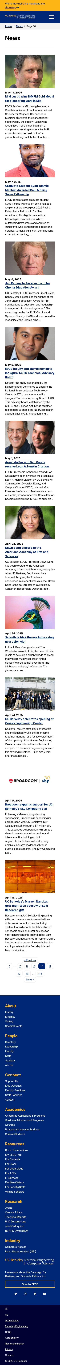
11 (50, 966)
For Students (12, 1159)
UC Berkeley (12, 1320)
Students (10, 1060)
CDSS (8, 1332)
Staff (8, 1055)
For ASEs (10, 1173)
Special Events (13, 1026)
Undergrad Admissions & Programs (25, 1115)
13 (27, 973)
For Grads (10, 1164)
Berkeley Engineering (16, 1326)
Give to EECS (30, 1284)
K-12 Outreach (13, 1085)
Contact (9, 1099)
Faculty (9, 1051)
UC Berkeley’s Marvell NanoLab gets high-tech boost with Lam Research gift (26, 906)
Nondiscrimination (14, 1343)
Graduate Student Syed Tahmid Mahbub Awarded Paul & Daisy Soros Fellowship (27, 190)
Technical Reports (15, 1217)
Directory (10, 1042)
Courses (10, 1124)
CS (6, 1314)
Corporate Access (15, 1246)
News (19, 26)
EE (6, 1309)
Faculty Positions (15, 1090)
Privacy (9, 1349)
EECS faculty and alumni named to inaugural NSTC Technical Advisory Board (29, 373)
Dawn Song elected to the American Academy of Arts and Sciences (26, 552)
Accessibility (12, 1337)
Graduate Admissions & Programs (24, 1120)
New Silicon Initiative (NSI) (20, 1251)
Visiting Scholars (14, 1191)
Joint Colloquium (14, 1226)
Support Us (11, 1081)
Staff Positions (13, 1095)
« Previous (31, 960)
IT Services (11, 1177)
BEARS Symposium (16, 1230)
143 (40, 973)
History (9, 1012)
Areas (8, 1207)
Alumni (9, 1065)
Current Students (15, 1134)
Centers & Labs (14, 1212)
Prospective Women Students (22, 1129)
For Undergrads (14, 1168)
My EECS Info (13, 1154)
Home (8, 26)
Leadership (11, 1046)
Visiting (9, 1021)
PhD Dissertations (15, 1221)
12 (19, 973)
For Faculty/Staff (15, 1187)
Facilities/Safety (14, 1182)
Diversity (10, 1016)
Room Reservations (16, 1150)
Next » (31, 979)
